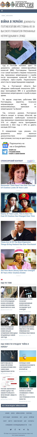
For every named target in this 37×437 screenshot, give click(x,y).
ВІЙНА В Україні (12, 21)
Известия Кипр (18, 421)
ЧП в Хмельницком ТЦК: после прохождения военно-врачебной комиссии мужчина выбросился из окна (9, 303)
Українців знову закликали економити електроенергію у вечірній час (27, 366)
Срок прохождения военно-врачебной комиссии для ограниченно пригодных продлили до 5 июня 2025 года (9, 332)
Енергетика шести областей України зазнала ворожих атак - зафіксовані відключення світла (9, 367)
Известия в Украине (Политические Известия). (19, 433)
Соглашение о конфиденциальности (16, 425)
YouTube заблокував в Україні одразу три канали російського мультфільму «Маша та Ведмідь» (8, 393)
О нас (30, 425)
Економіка (15, 417)
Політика (29, 413)
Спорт (5, 421)
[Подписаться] (14, 145)
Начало (7, 413)
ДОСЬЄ (25, 417)
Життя (10, 421)
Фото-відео (6, 417)
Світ (21, 417)
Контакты (31, 421)
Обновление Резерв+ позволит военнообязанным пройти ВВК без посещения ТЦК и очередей (26, 304)
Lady (25, 421)
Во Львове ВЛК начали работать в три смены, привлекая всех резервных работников (27, 330)
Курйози (31, 417)
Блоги (12, 413)
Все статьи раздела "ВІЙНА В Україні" (14, 406)
